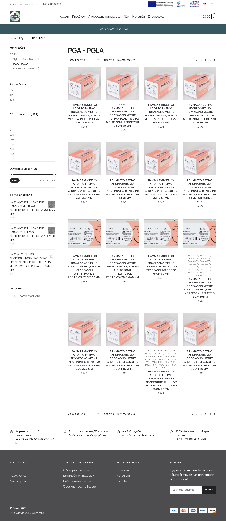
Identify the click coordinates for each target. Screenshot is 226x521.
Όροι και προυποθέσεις (79, 486)
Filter (14, 180)
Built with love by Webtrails (27, 513)
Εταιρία (15, 470)
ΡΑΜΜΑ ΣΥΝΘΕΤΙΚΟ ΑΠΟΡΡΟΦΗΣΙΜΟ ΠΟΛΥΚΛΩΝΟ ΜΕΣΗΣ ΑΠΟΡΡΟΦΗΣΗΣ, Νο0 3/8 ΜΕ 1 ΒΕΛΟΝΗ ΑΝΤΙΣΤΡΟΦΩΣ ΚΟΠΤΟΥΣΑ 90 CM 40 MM (122, 266)
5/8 (12, 99)
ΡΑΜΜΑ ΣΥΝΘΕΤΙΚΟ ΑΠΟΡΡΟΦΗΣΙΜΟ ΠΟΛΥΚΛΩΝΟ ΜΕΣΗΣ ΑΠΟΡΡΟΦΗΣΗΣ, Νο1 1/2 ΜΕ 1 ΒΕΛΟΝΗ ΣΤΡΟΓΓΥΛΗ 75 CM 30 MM (84, 360)
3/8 (12, 95)
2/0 (12, 134)
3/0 (12, 139)
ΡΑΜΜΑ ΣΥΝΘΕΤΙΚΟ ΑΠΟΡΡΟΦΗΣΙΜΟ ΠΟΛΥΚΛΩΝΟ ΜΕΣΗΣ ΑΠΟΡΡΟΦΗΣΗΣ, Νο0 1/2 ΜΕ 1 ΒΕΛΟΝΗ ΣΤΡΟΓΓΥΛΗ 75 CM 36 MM (161, 113)
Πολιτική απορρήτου (77, 481)
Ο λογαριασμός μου (76, 470)
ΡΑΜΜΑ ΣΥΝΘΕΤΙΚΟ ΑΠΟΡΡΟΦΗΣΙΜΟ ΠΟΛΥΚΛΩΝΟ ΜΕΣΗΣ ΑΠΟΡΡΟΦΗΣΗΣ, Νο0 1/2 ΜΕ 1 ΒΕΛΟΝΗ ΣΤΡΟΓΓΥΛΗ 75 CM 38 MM (84, 189)
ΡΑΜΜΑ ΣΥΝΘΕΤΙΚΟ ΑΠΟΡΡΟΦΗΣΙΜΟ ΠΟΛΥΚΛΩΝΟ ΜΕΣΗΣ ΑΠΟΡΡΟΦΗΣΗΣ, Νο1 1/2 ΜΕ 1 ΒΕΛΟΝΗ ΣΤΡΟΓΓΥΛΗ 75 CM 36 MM (122, 360)
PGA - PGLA (151, 350)
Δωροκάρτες (18, 481)
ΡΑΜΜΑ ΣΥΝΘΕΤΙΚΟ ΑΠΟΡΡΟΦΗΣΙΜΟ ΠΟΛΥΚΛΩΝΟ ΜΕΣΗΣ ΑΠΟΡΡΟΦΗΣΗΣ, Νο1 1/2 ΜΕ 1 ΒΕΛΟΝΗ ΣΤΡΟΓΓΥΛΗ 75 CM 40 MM (199, 360)
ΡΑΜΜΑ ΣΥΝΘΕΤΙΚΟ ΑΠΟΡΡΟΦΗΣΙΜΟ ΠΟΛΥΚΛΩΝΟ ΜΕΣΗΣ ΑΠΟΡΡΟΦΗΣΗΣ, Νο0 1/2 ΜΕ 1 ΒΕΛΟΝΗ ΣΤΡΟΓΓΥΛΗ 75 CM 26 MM (84, 113)
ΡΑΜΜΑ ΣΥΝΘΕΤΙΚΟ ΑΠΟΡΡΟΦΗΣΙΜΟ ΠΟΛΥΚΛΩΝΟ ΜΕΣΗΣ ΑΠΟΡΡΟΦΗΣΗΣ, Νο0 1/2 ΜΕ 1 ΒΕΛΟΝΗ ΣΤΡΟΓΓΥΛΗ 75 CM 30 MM (122, 116)
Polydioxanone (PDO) (26, 68)
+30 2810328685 (52, 4)
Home (13, 38)
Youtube (122, 481)
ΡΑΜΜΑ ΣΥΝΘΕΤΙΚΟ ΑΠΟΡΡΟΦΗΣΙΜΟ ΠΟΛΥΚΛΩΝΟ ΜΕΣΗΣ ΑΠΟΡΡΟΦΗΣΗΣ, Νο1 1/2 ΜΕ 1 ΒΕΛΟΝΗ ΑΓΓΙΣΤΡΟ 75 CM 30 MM (161, 264)
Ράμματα (24, 38)
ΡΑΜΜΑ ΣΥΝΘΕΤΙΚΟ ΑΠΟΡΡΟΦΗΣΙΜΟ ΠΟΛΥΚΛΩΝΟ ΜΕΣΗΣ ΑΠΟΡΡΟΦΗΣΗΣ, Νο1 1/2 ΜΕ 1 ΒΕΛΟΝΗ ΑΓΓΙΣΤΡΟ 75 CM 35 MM (199, 287)
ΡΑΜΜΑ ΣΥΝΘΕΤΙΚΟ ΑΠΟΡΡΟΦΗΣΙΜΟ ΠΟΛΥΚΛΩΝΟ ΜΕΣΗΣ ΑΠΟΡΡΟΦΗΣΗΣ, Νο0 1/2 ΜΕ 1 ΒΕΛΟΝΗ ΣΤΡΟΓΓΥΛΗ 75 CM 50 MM (161, 189)
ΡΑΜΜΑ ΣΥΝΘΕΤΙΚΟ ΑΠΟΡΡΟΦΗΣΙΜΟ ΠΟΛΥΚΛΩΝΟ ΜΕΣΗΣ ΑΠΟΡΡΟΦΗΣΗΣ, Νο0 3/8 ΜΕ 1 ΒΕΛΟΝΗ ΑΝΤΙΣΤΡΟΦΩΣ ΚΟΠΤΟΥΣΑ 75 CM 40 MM (84, 266)
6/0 (12, 154)
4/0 (12, 144)
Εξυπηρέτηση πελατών (78, 476)
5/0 (12, 149)
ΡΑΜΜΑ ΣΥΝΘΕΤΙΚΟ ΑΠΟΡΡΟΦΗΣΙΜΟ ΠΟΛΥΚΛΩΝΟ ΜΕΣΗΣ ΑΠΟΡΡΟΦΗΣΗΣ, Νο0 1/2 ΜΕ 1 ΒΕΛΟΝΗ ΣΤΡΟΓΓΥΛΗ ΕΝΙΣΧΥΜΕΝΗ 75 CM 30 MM (199, 191)
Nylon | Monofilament (26, 59)
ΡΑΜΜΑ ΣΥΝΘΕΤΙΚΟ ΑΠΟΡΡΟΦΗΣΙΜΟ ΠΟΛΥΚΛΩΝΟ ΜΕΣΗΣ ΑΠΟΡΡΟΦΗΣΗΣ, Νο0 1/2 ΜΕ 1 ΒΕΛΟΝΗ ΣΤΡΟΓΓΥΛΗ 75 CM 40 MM (122, 189)
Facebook (123, 470)
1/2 (11, 90)
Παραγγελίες (18, 476)
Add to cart (84, 137)
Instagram (123, 476)
